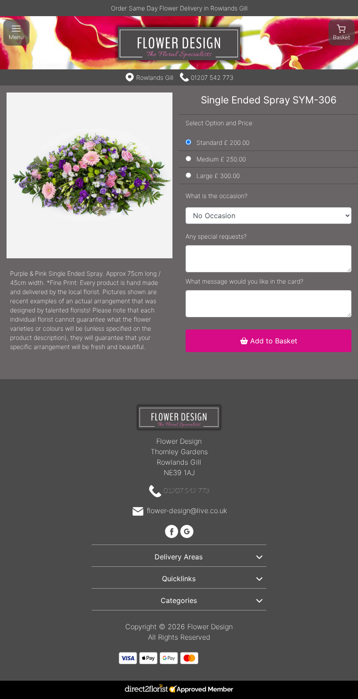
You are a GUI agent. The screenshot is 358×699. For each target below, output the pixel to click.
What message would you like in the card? (244, 281)
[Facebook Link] (172, 530)
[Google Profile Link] (186, 530)
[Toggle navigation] (16, 32)
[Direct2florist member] (179, 690)
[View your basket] (341, 32)
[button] (179, 555)
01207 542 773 (212, 77)
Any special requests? (216, 236)
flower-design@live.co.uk (187, 510)
